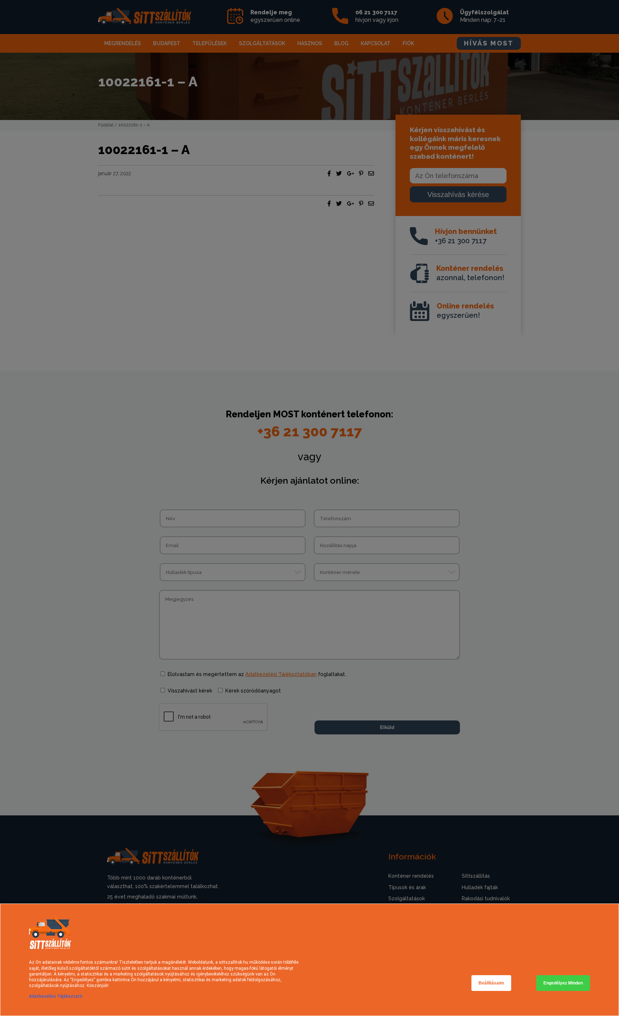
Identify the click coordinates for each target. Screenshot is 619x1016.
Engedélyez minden (563, 983)
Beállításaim (491, 983)
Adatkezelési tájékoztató (55, 996)
